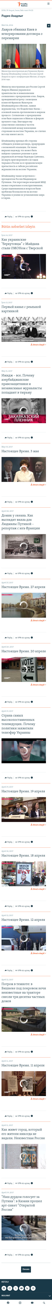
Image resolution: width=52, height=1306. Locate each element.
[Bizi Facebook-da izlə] (8, 1303)
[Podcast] (33, 1288)
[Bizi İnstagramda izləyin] (20, 1303)
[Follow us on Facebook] (4, 1288)
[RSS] (27, 1288)
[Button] (8, 216)
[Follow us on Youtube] (21, 1288)
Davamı (26, 1269)
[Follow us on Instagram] (9, 1288)
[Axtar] (44, 1303)
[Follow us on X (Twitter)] (15, 1288)
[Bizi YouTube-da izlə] (32, 1303)
